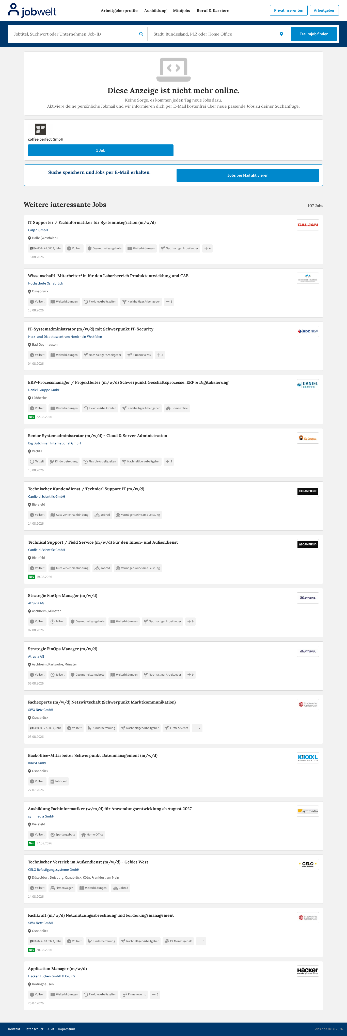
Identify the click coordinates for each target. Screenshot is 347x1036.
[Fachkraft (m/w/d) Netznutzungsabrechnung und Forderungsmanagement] (173, 932)
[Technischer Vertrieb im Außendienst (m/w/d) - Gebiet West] (173, 879)
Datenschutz (33, 1029)
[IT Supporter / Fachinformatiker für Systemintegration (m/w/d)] (173, 239)
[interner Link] (32, 10)
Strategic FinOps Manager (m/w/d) (62, 595)
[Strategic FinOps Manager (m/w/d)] (173, 612)
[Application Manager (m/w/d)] (173, 985)
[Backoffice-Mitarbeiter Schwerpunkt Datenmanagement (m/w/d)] (173, 772)
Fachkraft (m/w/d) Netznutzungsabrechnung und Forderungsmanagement (101, 915)
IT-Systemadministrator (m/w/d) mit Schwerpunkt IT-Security (90, 328)
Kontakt (14, 1029)
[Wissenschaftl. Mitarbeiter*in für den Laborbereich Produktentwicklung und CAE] (173, 293)
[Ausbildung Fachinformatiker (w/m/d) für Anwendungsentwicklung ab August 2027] (173, 825)
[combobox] (73, 34)
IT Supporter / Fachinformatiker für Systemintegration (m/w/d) (92, 222)
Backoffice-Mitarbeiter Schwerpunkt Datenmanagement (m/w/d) (92, 755)
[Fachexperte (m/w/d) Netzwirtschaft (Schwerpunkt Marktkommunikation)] (173, 719)
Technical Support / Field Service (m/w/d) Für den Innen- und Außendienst (103, 542)
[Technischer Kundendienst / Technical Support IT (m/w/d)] (173, 506)
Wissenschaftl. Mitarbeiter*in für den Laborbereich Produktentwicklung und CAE (108, 275)
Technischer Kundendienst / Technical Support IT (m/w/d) (86, 488)
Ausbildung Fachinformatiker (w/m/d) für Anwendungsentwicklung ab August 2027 (110, 808)
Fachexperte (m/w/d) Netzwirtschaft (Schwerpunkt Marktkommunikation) (102, 702)
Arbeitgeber (324, 10)
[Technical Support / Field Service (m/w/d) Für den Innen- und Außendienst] (173, 559)
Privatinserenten (288, 10)
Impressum (66, 1029)
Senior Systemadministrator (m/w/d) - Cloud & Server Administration (97, 435)
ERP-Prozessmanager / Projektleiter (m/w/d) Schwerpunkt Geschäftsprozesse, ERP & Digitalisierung (128, 382)
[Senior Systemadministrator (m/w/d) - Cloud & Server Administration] (173, 452)
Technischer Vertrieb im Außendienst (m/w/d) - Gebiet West (88, 861)
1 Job (100, 150)
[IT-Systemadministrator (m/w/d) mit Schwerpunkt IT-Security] (173, 346)
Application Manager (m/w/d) (57, 968)
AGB (51, 1029)
